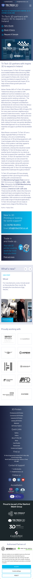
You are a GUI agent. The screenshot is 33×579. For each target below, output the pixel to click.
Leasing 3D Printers (16, 420)
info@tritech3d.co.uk (22, 1)
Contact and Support (16, 448)
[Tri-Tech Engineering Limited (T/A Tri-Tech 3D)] (9, 5)
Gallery (16, 433)
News (16, 440)
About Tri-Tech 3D (16, 438)
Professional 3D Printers (16, 413)
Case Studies (16, 443)
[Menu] (30, 5)
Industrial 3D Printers (16, 418)
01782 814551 (9, 1)
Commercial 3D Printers (16, 415)
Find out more (9, 257)
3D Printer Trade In (16, 426)
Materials (16, 423)
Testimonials (16, 445)
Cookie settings (16, 571)
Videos (16, 435)
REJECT (16, 575)
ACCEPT (16, 566)
